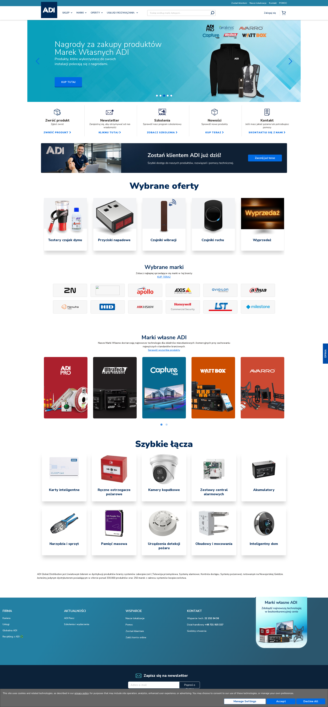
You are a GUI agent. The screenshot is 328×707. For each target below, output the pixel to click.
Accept (281, 701)
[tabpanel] (65, 224)
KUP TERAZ (164, 276)
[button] (325, 354)
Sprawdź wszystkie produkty (164, 350)
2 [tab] (166, 424)
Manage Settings (245, 701)
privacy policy (81, 693)
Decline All (310, 701)
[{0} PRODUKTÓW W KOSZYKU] (284, 13)
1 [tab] (161, 424)
